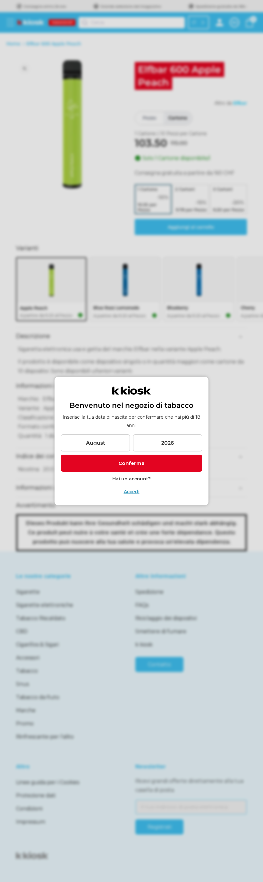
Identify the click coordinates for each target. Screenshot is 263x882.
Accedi (132, 491)
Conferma (131, 463)
